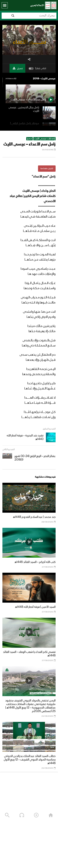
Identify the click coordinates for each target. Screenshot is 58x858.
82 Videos (11, 79)
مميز (29, 138)
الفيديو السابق (49, 429)
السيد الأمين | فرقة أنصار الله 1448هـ (35, 607)
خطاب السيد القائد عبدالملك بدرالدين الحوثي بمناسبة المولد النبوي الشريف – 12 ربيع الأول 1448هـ (30, 760)
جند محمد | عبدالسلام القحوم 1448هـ (34, 517)
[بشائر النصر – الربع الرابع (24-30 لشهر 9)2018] (7, 458)
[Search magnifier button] (12, 15)
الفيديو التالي (8, 449)
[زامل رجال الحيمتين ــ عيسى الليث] (49, 112)
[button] (5, 5)
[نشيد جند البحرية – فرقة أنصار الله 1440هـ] (51, 437)
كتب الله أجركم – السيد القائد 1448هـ (35, 562)
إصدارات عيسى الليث (44, 138)
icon (29, 497)
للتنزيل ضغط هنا (46, 169)
